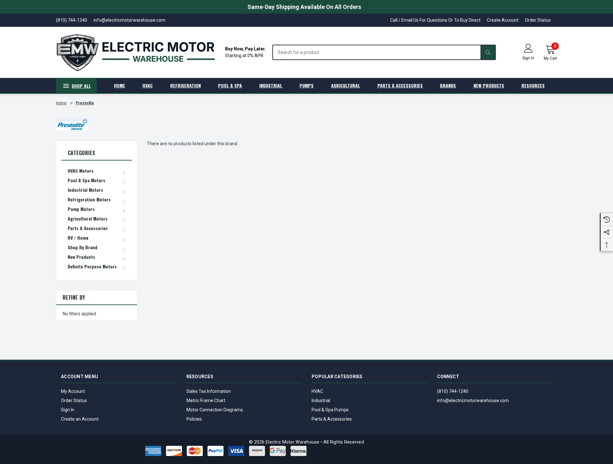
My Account (73, 391)
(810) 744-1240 (452, 391)
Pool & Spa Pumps (330, 409)
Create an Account (80, 419)
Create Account (502, 20)
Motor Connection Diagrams (214, 409)
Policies (194, 419)
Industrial (321, 400)
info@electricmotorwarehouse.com (473, 400)
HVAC (317, 391)
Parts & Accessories (332, 419)
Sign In (67, 409)
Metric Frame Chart (205, 400)
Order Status (538, 20)
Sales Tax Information (208, 391)
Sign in (528, 58)
